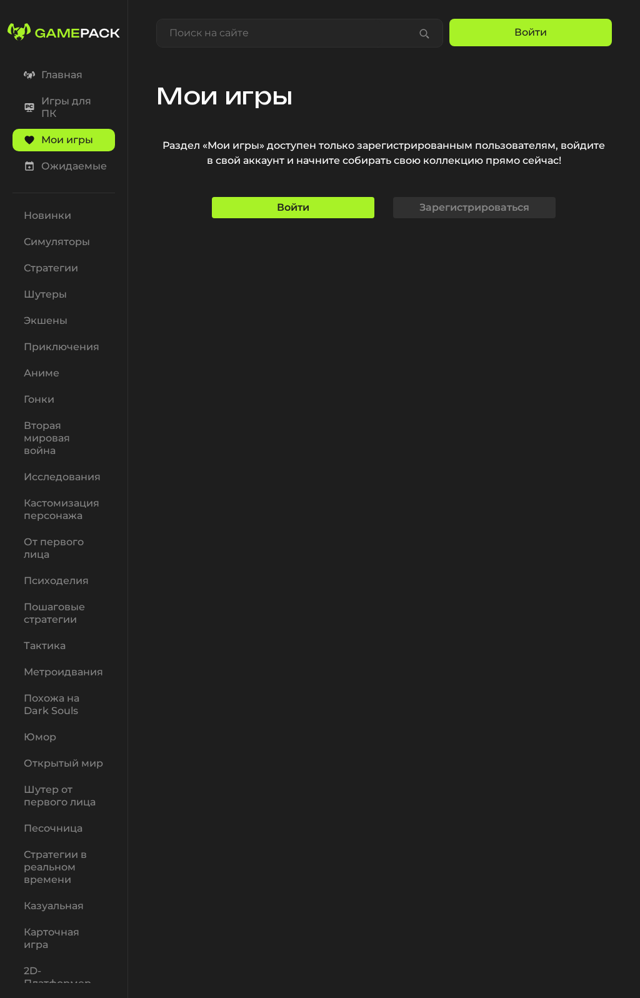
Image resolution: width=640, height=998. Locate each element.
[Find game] (424, 33)
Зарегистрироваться (474, 207)
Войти (293, 207)
